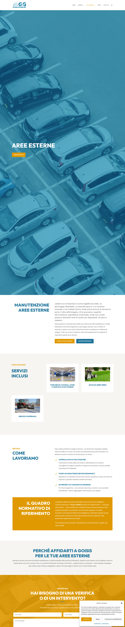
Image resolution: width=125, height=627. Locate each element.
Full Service (90, 5)
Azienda (80, 5)
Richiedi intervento (85, 341)
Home (74, 5)
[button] (121, 603)
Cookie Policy (97, 623)
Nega (97, 619)
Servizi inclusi (18, 154)
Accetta (86, 619)
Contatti (106, 5)
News (99, 5)
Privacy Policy (105, 623)
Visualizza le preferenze (113, 619)
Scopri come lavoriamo (65, 341)
